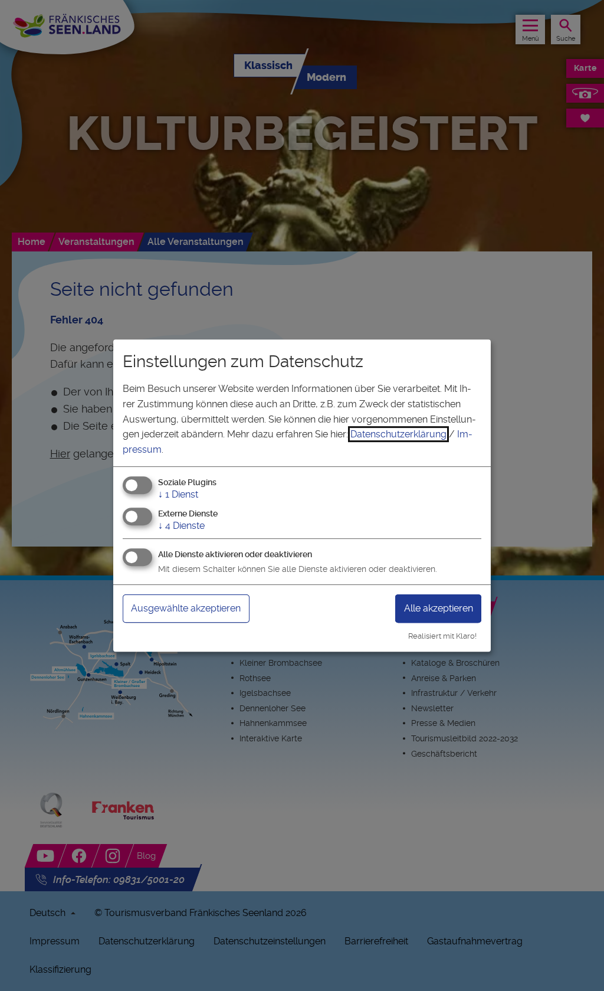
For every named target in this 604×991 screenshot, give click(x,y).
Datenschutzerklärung (398, 434)
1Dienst (178, 495)
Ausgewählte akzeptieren (186, 608)
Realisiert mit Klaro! (442, 636)
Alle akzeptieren (438, 608)
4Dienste (181, 525)
